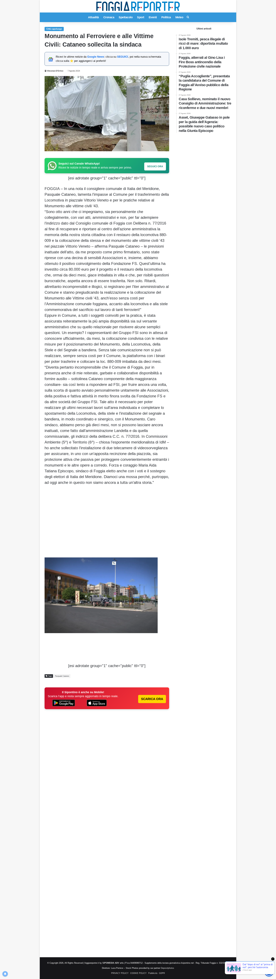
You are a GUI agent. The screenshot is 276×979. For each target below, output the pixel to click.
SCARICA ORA (152, 699)
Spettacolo (126, 17)
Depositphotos (167, 968)
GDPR (162, 973)
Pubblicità (152, 973)
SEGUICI (122, 56)
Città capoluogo (54, 29)
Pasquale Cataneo (62, 676)
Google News (95, 56)
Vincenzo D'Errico (55, 71)
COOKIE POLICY (138, 973)
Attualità (93, 17)
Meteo (179, 17)
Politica (166, 17)
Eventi (153, 17)
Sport (140, 17)
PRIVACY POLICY (120, 973)
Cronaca (108, 17)
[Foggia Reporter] (138, 6)
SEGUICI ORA (155, 166)
